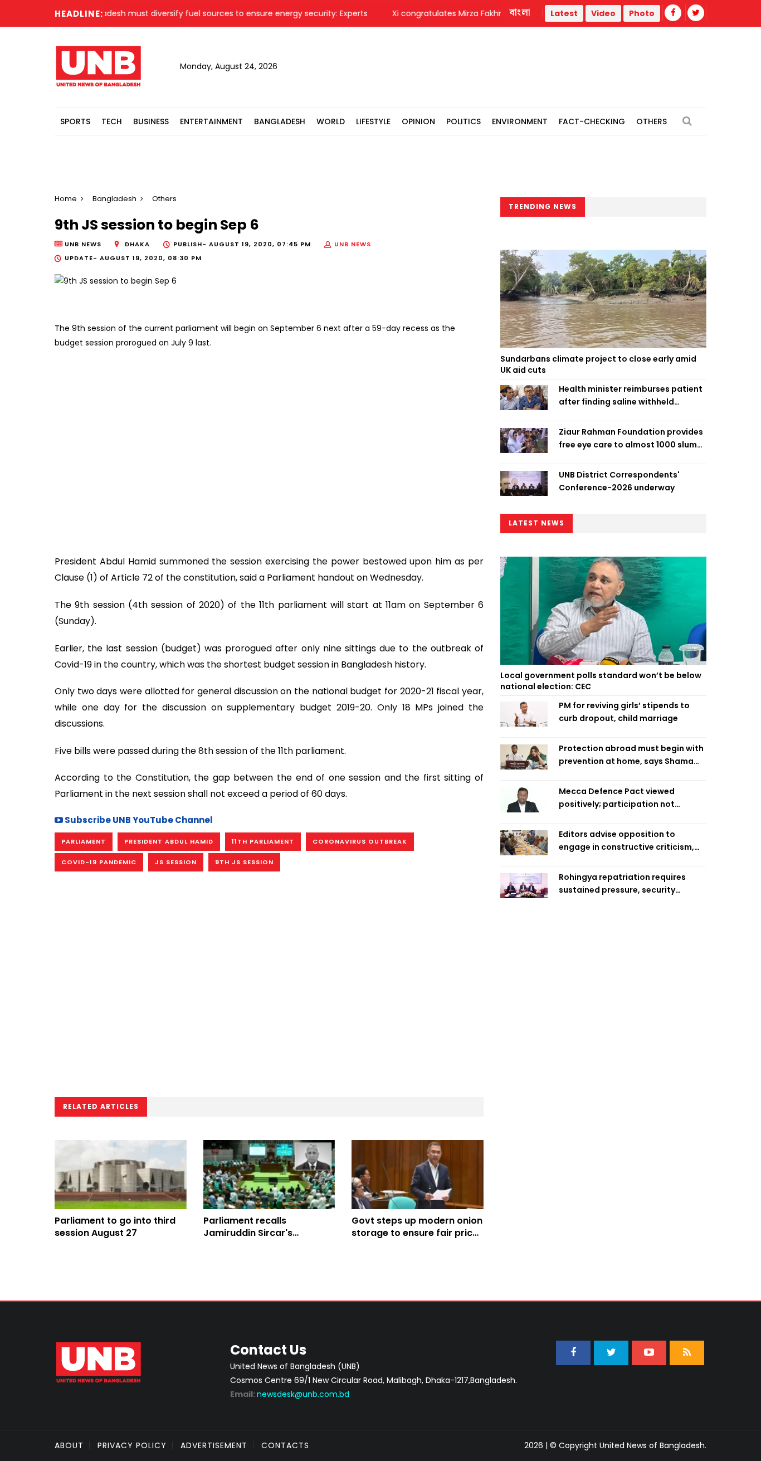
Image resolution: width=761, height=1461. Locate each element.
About (69, 1445)
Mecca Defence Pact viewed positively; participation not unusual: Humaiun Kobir (617, 798)
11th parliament (263, 841)
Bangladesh (279, 121)
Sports (75, 121)
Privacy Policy (132, 1445)
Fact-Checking (592, 121)
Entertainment (211, 121)
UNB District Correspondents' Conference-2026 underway (619, 481)
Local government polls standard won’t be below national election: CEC (600, 681)
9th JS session (244, 862)
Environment (520, 121)
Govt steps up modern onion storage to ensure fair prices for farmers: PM (417, 1233)
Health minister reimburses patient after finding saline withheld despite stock (631, 395)
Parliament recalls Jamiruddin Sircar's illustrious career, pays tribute (255, 1239)
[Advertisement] (269, 447)
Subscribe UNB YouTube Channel (138, 820)
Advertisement (214, 1445)
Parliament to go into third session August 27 (115, 1226)
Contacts (285, 1445)
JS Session (176, 862)
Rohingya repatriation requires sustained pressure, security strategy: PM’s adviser (622, 883)
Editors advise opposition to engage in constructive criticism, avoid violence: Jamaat (626, 841)
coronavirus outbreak (360, 841)
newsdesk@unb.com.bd (289, 1394)
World (330, 121)
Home (66, 198)
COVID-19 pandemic (98, 862)
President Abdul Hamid (168, 841)
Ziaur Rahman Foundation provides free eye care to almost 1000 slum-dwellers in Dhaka (631, 438)
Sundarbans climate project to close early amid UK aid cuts (598, 364)
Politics (463, 121)
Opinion (418, 121)
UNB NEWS (352, 244)
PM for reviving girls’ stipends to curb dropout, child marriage (624, 711)
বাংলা (520, 13)
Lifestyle (373, 121)
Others (651, 121)
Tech (111, 121)
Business (151, 121)
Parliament (83, 841)
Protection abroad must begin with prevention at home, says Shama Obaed (631, 755)
